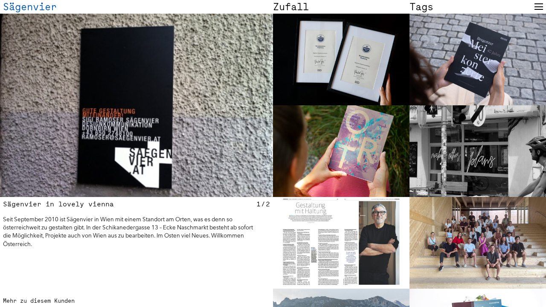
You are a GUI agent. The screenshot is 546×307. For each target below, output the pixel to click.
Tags (421, 7)
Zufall (291, 7)
